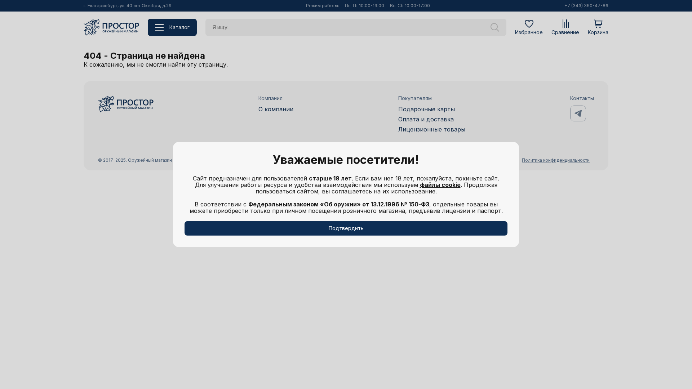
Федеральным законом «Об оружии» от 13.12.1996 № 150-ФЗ (338, 204)
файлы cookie (440, 184)
